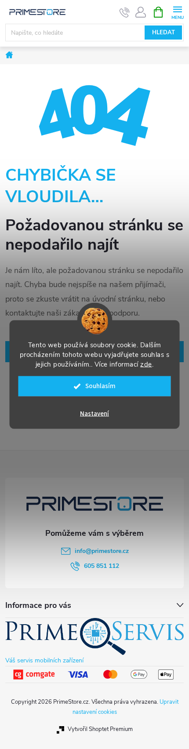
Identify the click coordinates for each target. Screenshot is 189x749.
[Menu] (177, 11)
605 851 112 (101, 566)
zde (146, 364)
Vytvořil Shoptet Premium (100, 729)
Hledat (163, 32)
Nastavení (94, 413)
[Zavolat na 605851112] (124, 12)
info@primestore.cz (102, 551)
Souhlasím (100, 386)
